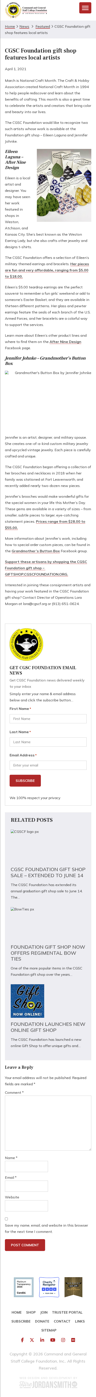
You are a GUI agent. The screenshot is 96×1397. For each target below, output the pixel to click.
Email (11, 1177)
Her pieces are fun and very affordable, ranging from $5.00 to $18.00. (47, 270)
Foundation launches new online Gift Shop (48, 1027)
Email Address (23, 755)
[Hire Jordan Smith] (48, 1382)
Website (12, 1197)
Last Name (20, 732)
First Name (20, 708)
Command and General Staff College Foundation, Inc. (26, 10)
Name (11, 1158)
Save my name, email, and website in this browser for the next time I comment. (46, 1228)
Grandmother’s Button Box (36, 551)
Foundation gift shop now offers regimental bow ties (48, 953)
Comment (14, 1092)
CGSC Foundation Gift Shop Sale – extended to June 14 (48, 872)
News (24, 26)
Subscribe (25, 781)
